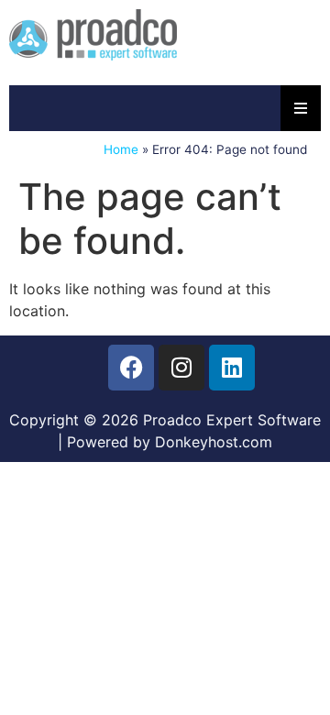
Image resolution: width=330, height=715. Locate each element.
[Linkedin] (232, 367)
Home (121, 149)
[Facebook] (131, 367)
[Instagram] (181, 367)
